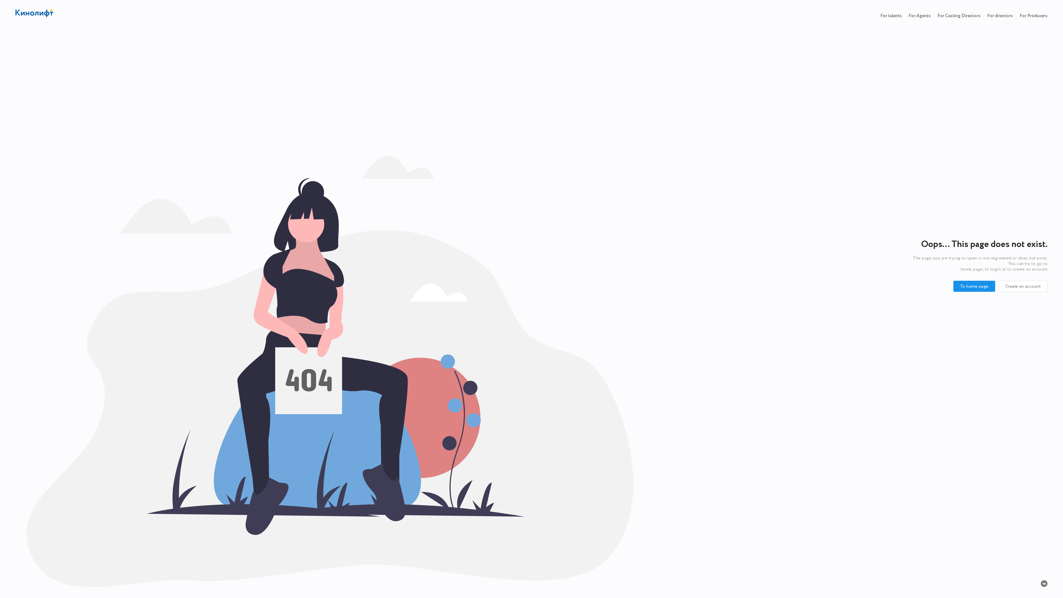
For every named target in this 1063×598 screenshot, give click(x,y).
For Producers (1033, 16)
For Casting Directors (959, 16)
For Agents (920, 16)
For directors (1000, 16)
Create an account (1023, 286)
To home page (974, 286)
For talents (891, 16)
